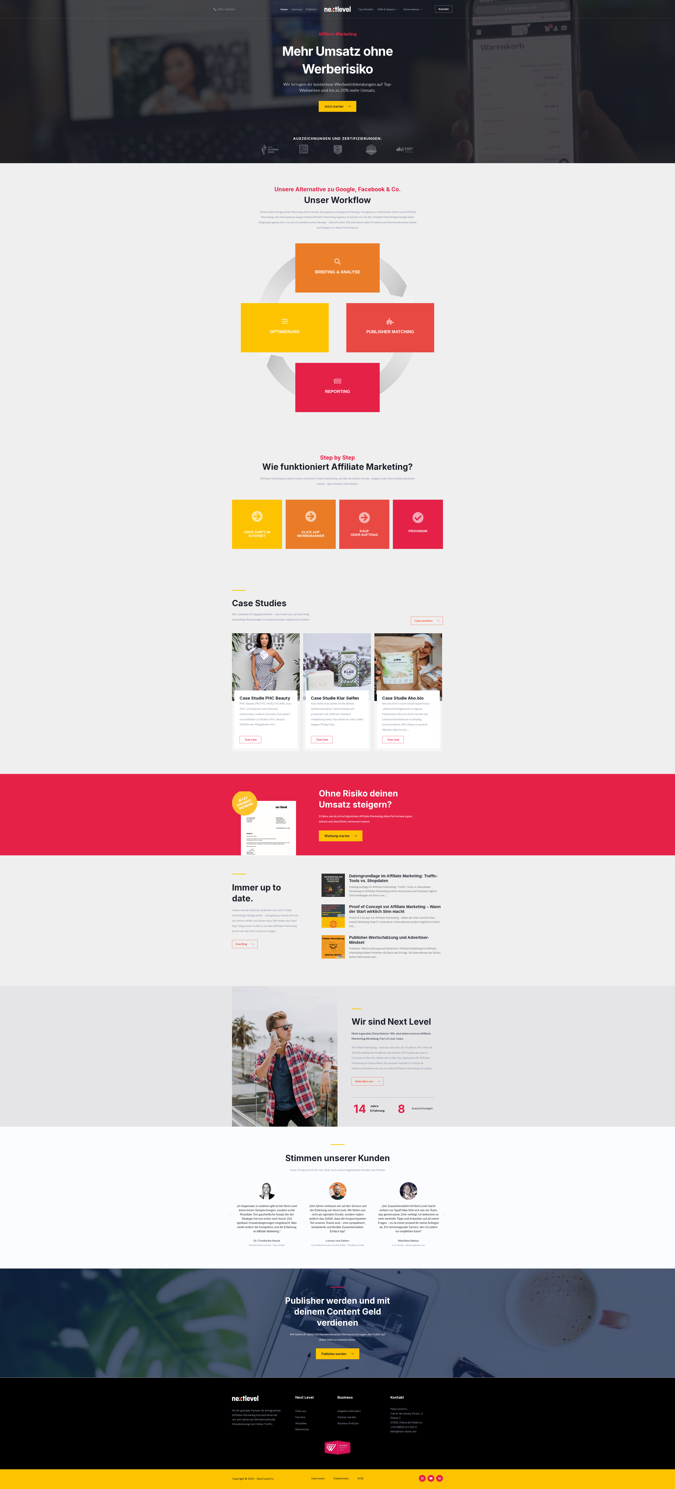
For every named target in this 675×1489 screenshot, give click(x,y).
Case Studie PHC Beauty (265, 698)
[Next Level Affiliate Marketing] (337, 8)
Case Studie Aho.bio (403, 698)
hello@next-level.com (403, 1431)
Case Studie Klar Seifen (335, 698)
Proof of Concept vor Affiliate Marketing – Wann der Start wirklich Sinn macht (395, 909)
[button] (443, 9)
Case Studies (365, 9)
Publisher (311, 9)
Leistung (297, 9)
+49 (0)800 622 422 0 (403, 1427)
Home (284, 9)
